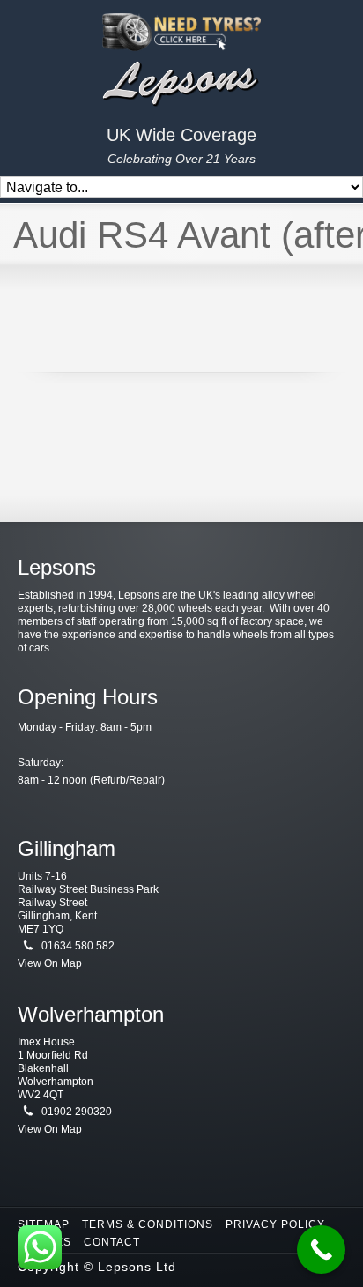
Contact (112, 1242)
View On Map (50, 963)
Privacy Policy (275, 1224)
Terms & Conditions (147, 1224)
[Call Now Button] (321, 1249)
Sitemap (44, 1224)
